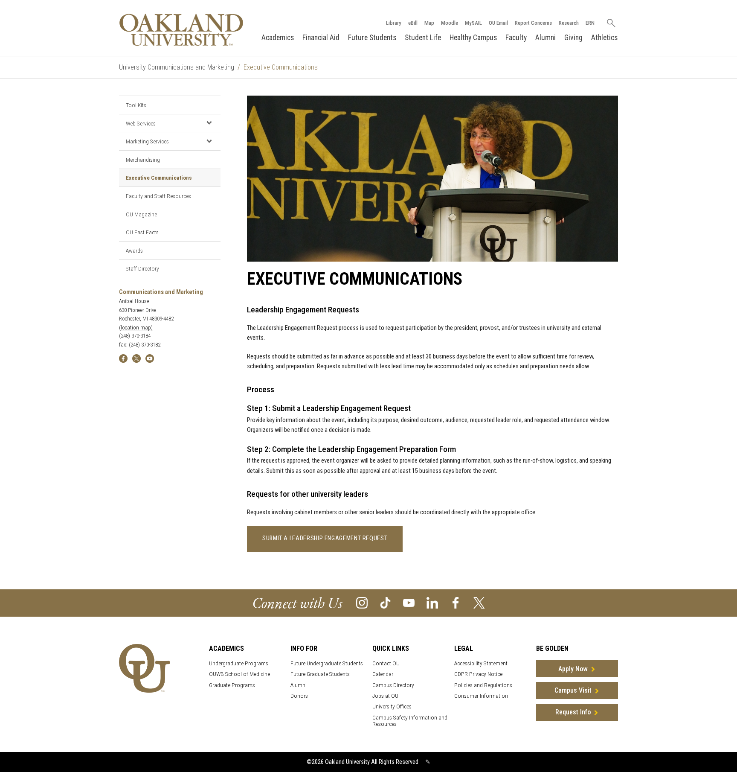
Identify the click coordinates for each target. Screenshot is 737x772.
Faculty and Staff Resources (158, 195)
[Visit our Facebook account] (455, 602)
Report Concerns (533, 23)
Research (569, 23)
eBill (413, 23)
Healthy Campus (473, 37)
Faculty (516, 37)
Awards (134, 250)
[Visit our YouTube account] (409, 602)
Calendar (382, 674)
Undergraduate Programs (238, 663)
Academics (277, 37)
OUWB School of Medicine (239, 674)
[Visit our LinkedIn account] (432, 602)
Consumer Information (481, 696)
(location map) (136, 327)
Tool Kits (136, 105)
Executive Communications (159, 177)
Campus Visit (573, 690)
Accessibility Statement (481, 663)
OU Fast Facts (142, 232)
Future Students (372, 37)
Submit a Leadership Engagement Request (324, 538)
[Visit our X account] (479, 602)
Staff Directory (142, 268)
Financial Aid (320, 37)
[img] (123, 358)
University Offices (392, 706)
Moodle (449, 23)
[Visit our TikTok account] (385, 602)
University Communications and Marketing (176, 67)
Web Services (141, 123)
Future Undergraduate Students (326, 663)
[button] (209, 122)
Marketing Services (147, 141)
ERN (590, 23)
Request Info (573, 712)
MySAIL (473, 23)
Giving (573, 37)
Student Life (423, 37)
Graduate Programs (232, 685)
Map (429, 23)
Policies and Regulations (483, 685)
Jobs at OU (385, 696)
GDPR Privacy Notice (478, 674)
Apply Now (573, 669)
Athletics (604, 37)
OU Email (498, 23)
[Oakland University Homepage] (181, 30)
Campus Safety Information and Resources (409, 720)
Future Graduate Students (320, 674)
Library (393, 23)
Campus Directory (393, 685)
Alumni (545, 37)
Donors (299, 696)
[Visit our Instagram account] (362, 602)
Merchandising (143, 159)
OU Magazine (141, 214)
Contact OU (386, 663)
